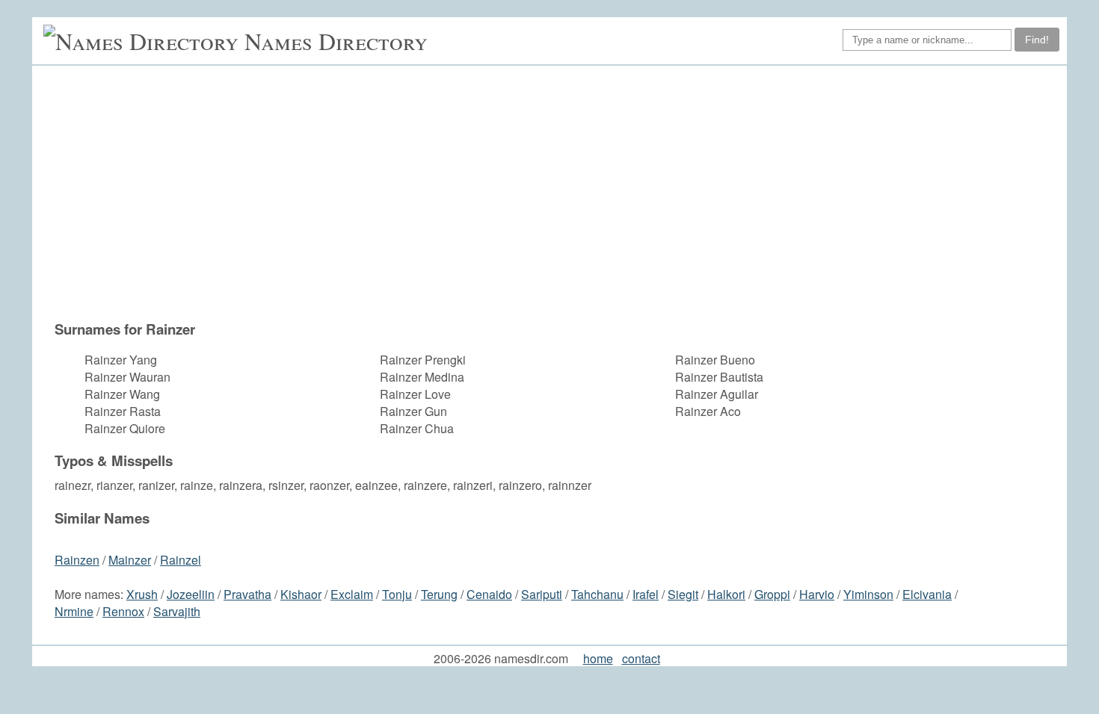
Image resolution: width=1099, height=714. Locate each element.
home (598, 658)
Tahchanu (597, 594)
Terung (439, 594)
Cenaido (489, 594)
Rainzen (77, 559)
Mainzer (129, 559)
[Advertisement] (557, 192)
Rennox (123, 611)
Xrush (142, 594)
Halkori (726, 594)
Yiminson (868, 594)
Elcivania (927, 594)
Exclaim (351, 594)
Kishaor (300, 594)
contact (641, 658)
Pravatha (247, 594)
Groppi (772, 594)
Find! (1037, 40)
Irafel (645, 594)
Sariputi (541, 594)
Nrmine (74, 611)
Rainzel (180, 559)
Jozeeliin (191, 594)
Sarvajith (176, 611)
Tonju (397, 594)
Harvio (816, 594)
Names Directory (336, 41)
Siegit (683, 594)
